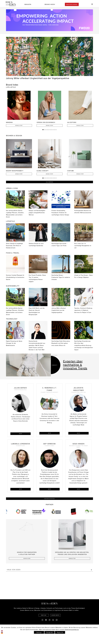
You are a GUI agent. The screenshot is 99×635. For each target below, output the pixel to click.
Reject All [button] (60, 632)
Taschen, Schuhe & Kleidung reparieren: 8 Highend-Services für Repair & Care (83, 310)
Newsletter (72, 558)
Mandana (9, 122)
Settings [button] (39, 632)
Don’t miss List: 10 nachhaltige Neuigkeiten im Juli (82, 245)
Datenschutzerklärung (72, 629)
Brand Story (19, 125)
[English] (3, 631)
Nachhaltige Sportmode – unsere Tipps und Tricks (59, 244)
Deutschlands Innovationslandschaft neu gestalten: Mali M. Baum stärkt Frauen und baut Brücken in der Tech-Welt (37, 345)
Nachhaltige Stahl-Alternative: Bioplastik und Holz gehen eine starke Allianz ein (61, 343)
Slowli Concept (42, 171)
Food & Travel (12, 253)
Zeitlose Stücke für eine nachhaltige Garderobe (36, 244)
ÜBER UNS (43, 615)
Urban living (12, 188)
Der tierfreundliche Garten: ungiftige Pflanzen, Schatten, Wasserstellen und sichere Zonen (48, 76)
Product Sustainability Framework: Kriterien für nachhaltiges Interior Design (60, 213)
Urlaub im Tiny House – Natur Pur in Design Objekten (83, 276)
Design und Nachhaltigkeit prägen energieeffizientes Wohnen (37, 213)
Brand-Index (50, 4)
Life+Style (11, 87)
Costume (70, 171)
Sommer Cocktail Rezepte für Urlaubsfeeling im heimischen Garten (15, 277)
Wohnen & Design (14, 135)
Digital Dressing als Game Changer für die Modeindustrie (14, 343)
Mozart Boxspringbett (14, 171)
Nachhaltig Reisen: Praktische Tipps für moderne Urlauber (61, 277)
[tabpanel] (19, 111)
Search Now (26, 558)
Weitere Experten (49, 498)
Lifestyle (10, 221)
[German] (3, 633)
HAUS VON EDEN (13, 570)
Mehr (20, 433)
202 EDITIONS (71, 122)
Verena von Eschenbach (46, 122)
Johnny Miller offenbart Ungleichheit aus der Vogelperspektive (59, 310)
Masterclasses (71, 4)
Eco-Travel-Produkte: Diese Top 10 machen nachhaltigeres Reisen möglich (37, 278)
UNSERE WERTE (55, 615)
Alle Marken (49, 182)
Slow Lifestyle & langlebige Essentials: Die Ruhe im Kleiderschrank (14, 245)
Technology (11, 319)
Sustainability (12, 286)
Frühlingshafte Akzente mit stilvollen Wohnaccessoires (82, 211)
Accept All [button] (49, 632)
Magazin (27, 4)
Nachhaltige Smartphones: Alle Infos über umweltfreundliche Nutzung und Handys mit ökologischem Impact (83, 345)
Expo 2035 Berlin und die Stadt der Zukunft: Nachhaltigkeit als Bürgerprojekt (37, 311)
